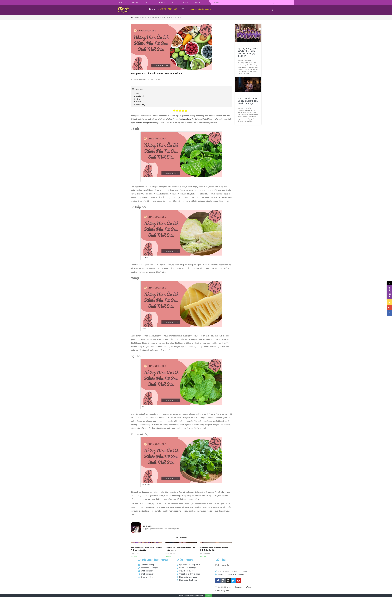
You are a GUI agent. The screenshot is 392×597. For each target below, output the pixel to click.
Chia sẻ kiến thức (142, 17)
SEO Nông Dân (223, 590)
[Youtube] (238, 580)
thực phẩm (186, 119)
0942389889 (172, 9)
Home (133, 17)
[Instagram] (228, 580)
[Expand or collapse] (229, 89)
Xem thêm (134, 556)
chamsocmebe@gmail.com (200, 9)
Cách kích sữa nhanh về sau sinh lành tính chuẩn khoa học (248, 101)
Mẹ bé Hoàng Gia (144, 123)
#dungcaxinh (238, 587)
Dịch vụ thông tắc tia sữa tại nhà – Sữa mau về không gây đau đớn (248, 52)
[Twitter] (233, 580)
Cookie (190, 595)
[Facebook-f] (217, 580)
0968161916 (162, 9)
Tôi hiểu (208, 595)
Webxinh (249, 587)
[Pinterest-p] (223, 580)
